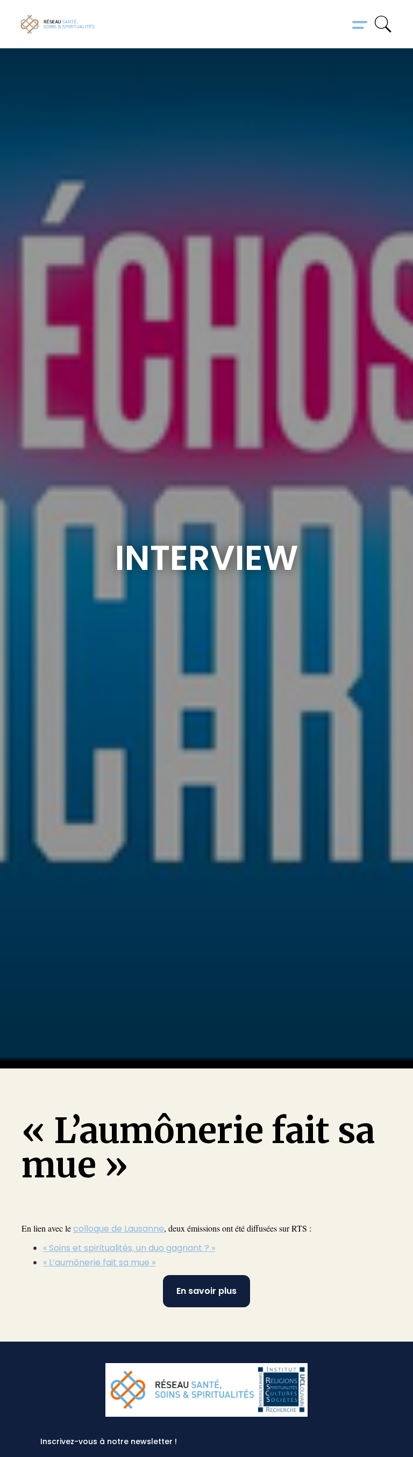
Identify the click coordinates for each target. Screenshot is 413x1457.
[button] (359, 24)
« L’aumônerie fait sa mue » (99, 1262)
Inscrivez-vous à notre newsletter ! (108, 1441)
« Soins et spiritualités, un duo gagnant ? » (129, 1248)
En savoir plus (206, 1291)
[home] (57, 24)
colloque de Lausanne (118, 1228)
